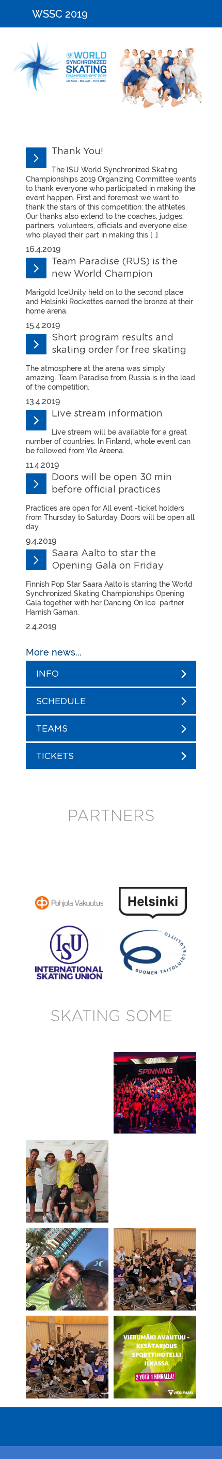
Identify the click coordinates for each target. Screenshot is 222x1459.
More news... (54, 652)
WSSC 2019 (60, 14)
